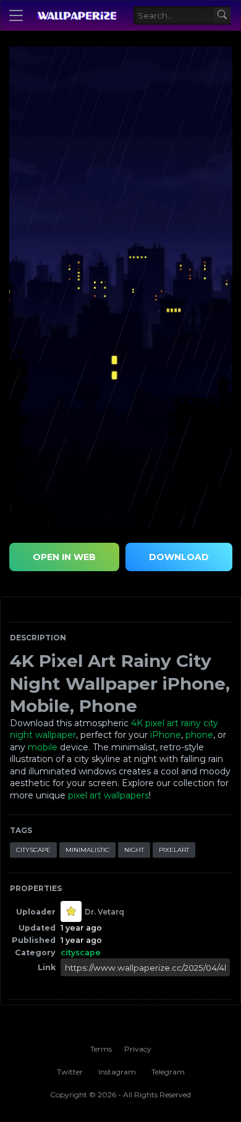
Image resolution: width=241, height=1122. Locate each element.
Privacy (137, 1048)
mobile (42, 747)
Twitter (70, 1071)
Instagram (117, 1071)
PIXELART (174, 850)
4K (137, 723)
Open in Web (64, 557)
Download (179, 557)
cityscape (33, 850)
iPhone (165, 734)
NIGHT (134, 850)
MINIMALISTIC (87, 850)
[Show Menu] (16, 15)
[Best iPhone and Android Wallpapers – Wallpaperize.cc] (76, 15)
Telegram (168, 1071)
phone (199, 734)
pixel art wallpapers (108, 795)
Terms (101, 1048)
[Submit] (222, 15)
